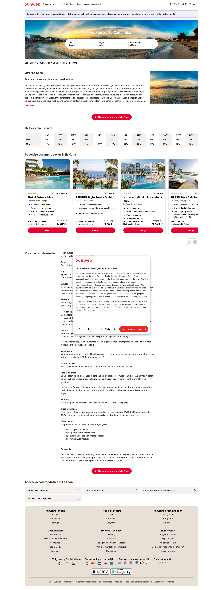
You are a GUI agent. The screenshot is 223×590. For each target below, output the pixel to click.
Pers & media (55, 547)
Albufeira (168, 522)
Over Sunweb (55, 534)
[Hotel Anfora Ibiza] (47, 197)
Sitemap (55, 551)
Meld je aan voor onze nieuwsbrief (168, 547)
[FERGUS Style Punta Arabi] (95, 197)
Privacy (111, 534)
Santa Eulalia (123, 98)
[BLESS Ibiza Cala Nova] (191, 197)
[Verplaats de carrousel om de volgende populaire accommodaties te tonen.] (195, 242)
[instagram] (66, 564)
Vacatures (55, 542)
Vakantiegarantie (168, 542)
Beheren (82, 329)
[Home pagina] (32, 4)
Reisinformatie (168, 551)
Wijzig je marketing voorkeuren (111, 547)
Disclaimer (111, 551)
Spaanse (74, 85)
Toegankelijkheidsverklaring (111, 542)
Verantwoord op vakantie (55, 538)
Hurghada (168, 518)
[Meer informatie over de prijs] (66, 224)
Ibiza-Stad (137, 98)
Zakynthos (111, 522)
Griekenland (55, 518)
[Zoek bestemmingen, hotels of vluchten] (170, 4)
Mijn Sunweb (168, 538)
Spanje (55, 514)
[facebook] (59, 564)
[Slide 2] (174, 101)
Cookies (111, 538)
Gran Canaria (111, 518)
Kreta (111, 514)
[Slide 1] (172, 101)
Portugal (55, 522)
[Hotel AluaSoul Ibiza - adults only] (143, 197)
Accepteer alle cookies (132, 329)
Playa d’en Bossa (108, 98)
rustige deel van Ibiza (116, 85)
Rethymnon (167, 514)
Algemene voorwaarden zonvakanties (94, 581)
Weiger (108, 329)
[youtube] (74, 564)
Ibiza (87, 85)
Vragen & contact (168, 534)
